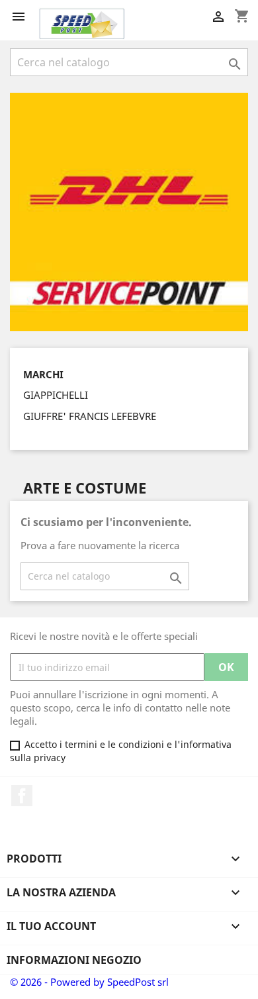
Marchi (43, 374)
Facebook (21, 795)
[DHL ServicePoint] (129, 210)
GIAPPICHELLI (55, 394)
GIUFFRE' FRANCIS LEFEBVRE (89, 416)
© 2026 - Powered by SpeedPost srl (89, 981)
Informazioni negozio (74, 960)
